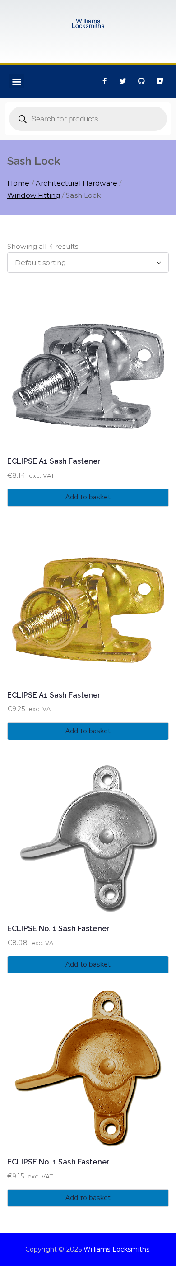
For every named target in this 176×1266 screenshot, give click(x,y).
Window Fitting (33, 195)
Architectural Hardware (76, 183)
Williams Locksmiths (116, 1249)
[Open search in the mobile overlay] (88, 118)
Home (18, 183)
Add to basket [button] (88, 497)
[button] (16, 81)
